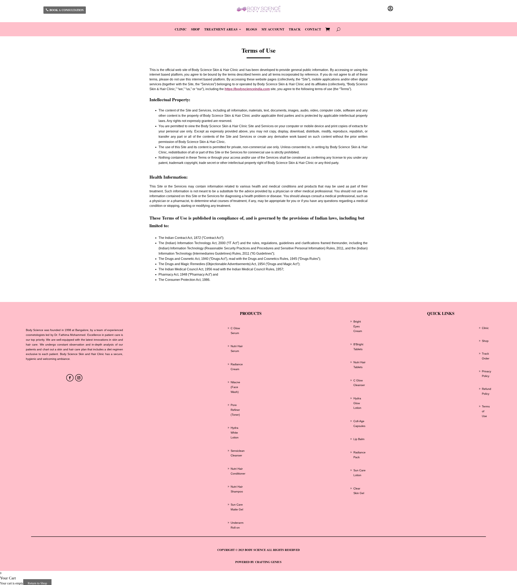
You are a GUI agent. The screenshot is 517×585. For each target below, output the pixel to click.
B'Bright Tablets (358, 347)
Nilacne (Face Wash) (235, 387)
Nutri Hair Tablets (359, 365)
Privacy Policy (486, 374)
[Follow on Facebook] (70, 377)
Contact (313, 29)
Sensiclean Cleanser (238, 453)
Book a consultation (66, 10)
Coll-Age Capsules (359, 423)
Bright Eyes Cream (357, 326)
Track (295, 29)
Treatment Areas (220, 29)
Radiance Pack (359, 455)
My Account (273, 29)
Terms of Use (486, 411)
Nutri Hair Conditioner (238, 471)
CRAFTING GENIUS (268, 562)
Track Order (485, 356)
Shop (195, 29)
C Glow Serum (235, 331)
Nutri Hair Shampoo (237, 489)
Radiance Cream (237, 367)
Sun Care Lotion (359, 473)
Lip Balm (359, 439)
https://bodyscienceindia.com (247, 89)
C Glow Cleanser (359, 383)
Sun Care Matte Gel (237, 507)
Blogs (251, 29)
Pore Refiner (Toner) (235, 409)
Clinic (181, 29)
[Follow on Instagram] (78, 377)
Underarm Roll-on (237, 525)
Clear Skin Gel (358, 491)
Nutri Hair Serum (237, 349)
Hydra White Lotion (235, 432)
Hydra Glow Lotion (357, 403)
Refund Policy (486, 391)
